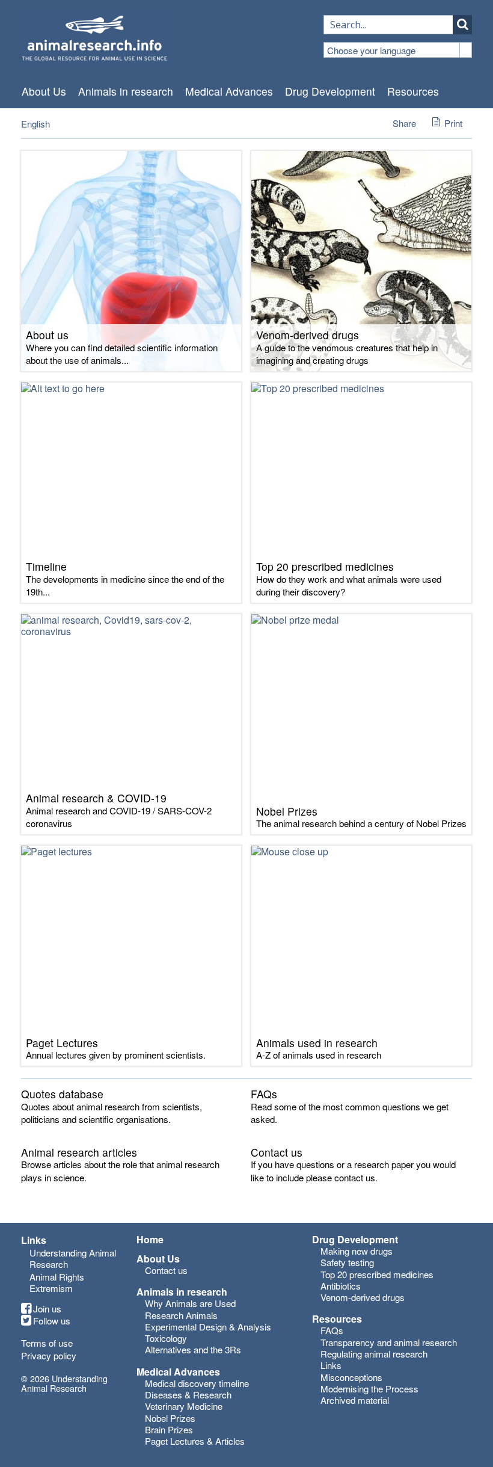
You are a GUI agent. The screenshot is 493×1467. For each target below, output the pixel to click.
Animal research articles (79, 1152)
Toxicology (166, 1338)
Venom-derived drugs (362, 1297)
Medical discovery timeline (197, 1383)
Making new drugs (356, 1251)
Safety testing (347, 1262)
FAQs (264, 1093)
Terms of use (47, 1342)
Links (330, 1365)
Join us (47, 1309)
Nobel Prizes (170, 1418)
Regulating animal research (373, 1354)
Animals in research (125, 91)
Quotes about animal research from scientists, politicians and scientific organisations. (111, 1112)
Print (453, 123)
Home (150, 1239)
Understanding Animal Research (72, 1258)
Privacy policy (48, 1355)
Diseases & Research (188, 1394)
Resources (413, 91)
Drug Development (330, 91)
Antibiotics (340, 1286)
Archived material (354, 1400)
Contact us (276, 1152)
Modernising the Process (369, 1388)
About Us (44, 91)
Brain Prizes (169, 1429)
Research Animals (181, 1315)
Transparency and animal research (388, 1342)
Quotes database (62, 1093)
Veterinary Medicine (183, 1406)
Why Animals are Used (190, 1303)
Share (404, 123)
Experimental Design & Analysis (208, 1326)
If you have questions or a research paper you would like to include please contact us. (353, 1170)
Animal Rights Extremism (56, 1282)
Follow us (51, 1321)
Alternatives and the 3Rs (193, 1349)
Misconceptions (351, 1377)
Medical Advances (229, 91)
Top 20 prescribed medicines (376, 1274)
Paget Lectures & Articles (195, 1441)
